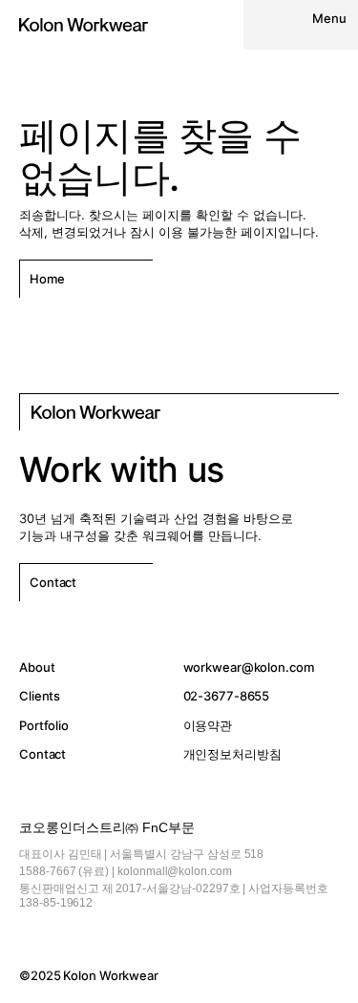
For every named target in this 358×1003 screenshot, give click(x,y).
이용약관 (208, 725)
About (36, 667)
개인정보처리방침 (232, 754)
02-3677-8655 (226, 695)
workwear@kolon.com (248, 667)
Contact (42, 754)
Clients (39, 695)
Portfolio (44, 725)
